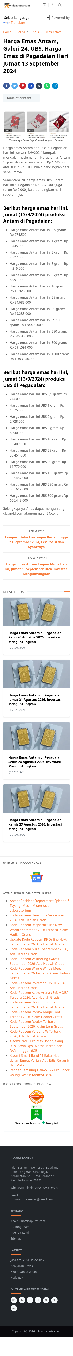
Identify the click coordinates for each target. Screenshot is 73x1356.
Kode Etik (17, 1277)
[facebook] (38, 1300)
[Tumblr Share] (39, 86)
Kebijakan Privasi (22, 1266)
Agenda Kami (20, 1232)
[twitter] (46, 1300)
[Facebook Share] (6, 86)
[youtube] (30, 1300)
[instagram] (44, 5)
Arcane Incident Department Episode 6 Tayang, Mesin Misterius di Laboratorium (39, 905)
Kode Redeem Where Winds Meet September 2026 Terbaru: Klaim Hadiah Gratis (40, 973)
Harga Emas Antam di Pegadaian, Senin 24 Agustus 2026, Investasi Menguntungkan (35, 761)
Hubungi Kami (20, 1227)
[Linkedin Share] (31, 86)
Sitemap (16, 1238)
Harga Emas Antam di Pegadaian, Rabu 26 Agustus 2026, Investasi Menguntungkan (35, 637)
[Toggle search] (59, 5)
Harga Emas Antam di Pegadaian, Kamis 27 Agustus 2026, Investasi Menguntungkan (35, 824)
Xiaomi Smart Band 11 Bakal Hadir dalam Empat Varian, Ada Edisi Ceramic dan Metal (40, 1060)
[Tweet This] (14, 86)
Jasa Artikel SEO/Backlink (27, 1260)
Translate (18, 22)
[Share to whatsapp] (47, 86)
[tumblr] (54, 1300)
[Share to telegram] (55, 86)
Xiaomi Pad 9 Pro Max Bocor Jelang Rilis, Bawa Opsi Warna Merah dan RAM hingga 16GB (36, 1046)
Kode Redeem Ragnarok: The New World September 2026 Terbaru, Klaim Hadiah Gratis (39, 930)
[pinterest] (22, 1300)
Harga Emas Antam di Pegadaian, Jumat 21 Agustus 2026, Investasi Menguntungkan (35, 699)
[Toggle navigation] (66, 5)
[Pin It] (22, 86)
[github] (14, 1308)
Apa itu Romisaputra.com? (28, 1221)
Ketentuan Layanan (24, 1272)
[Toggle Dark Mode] (52, 5)
